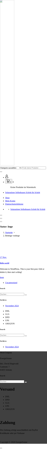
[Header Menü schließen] (1, 218)
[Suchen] (26, 335)
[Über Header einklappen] (1, 221)
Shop (7, 198)
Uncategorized (11, 283)
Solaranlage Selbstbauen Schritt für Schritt (22, 192)
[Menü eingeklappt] (1, 215)
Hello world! (4, 263)
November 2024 (12, 306)
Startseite (9, 232)
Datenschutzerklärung (14, 204)
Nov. (3, 257)
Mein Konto (10, 201)
